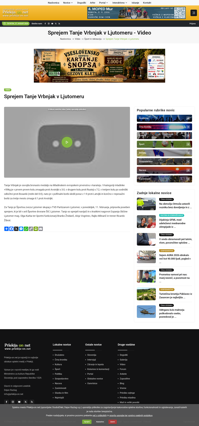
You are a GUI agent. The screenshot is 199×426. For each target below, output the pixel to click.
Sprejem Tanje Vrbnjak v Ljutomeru (122, 39)
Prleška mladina (128, 397)
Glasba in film (61, 393)
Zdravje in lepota (95, 364)
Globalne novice (95, 378)
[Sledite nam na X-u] (56, 23)
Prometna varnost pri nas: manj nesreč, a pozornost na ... (174, 278)
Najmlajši (59, 397)
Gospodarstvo (61, 378)
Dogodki (81, 2)
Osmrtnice (92, 383)
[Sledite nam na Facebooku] (45, 23)
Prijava (193, 23)
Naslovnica (53, 2)
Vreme (123, 388)
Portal (102, 2)
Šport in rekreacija (93, 39)
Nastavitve (100, 422)
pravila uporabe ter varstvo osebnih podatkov (131, 415)
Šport (57, 369)
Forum (123, 369)
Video (77, 39)
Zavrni (112, 422)
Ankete (123, 374)
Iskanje (135, 2)
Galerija (123, 359)
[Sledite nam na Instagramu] (49, 23)
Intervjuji (91, 359)
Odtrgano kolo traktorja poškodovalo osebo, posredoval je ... (171, 313)
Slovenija (91, 355)
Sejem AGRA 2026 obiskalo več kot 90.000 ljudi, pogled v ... (175, 259)
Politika (58, 374)
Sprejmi (87, 422)
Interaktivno (118, 2)
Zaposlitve (125, 378)
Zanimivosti (60, 388)
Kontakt (147, 2)
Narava (58, 383)
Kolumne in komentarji (98, 369)
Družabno (59, 355)
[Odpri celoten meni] (193, 13)
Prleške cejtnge (127, 393)
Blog (122, 383)
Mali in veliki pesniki (129, 402)
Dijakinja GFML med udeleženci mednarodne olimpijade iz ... (172, 223)
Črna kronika (61, 359)
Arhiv (92, 2)
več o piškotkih (99, 415)
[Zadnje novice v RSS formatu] (59, 23)
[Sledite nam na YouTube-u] (52, 23)
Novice (66, 2)
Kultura (58, 364)
